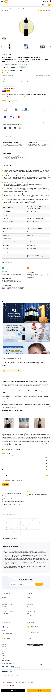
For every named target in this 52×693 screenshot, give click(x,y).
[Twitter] (11, 685)
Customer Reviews (31, 602)
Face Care (26, 8)
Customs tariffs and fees (8, 611)
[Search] (49, 5)
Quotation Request (6, 602)
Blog (28, 613)
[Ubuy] (6, 1)
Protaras (4, 655)
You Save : (13, 67)
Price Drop (23, 67)
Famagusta (4, 649)
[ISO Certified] (15, 667)
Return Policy (30, 604)
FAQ (28, 606)
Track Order (5, 609)
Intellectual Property (7, 604)
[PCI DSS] (5, 667)
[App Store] (31, 645)
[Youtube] (8, 685)
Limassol (4, 644)
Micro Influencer (6, 615)
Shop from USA (6, 673)
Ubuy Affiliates (30, 615)
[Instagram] (5, 685)
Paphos (3, 651)
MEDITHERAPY (5, 10)
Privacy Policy (17, 682)
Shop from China (6, 675)
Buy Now (20, 124)
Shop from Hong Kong (34, 673)
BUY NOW (39, 690)
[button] (41, 1)
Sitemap (4, 606)
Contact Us (4, 599)
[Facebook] (3, 685)
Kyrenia (3, 653)
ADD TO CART (13, 690)
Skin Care (21, 8)
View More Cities (6, 660)
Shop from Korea (45, 673)
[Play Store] (39, 645)
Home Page (4, 8)
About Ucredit (30, 609)
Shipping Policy (5, 613)
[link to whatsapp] (22, 38)
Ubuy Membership (6, 618)
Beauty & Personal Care (13, 8)
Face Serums (42, 8)
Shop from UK (14, 673)
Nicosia (3, 642)
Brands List (29, 599)
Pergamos (4, 658)
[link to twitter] (29, 38)
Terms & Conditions (7, 682)
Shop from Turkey (16, 675)
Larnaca (4, 646)
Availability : (5, 75)
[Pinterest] (13, 685)
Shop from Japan (23, 673)
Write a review (5, 484)
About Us (4, 597)
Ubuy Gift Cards (31, 611)
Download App (30, 597)
